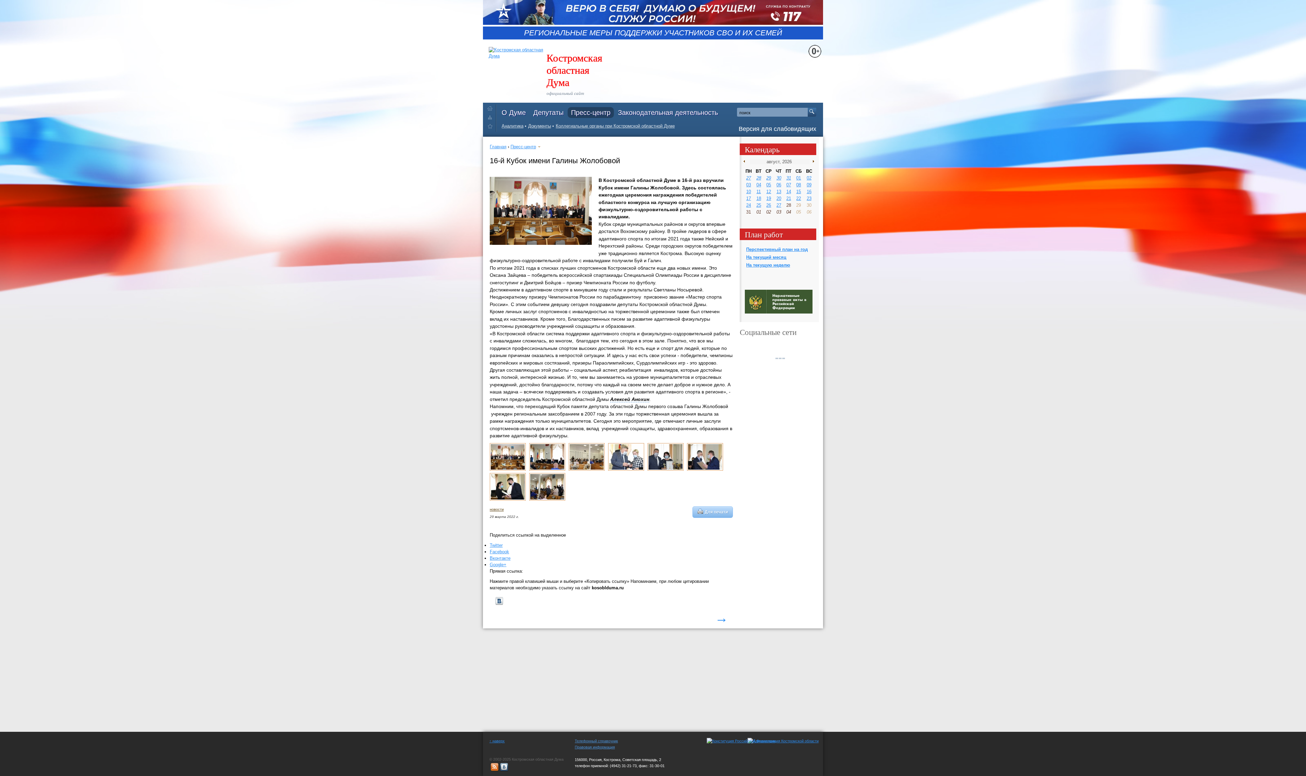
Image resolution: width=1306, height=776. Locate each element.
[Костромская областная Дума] (491, 127)
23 (809, 198)
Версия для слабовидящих (777, 128)
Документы (539, 126)
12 (768, 191)
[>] (812, 161)
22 (798, 198)
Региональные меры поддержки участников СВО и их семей (653, 33)
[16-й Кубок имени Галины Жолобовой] (508, 469)
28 (758, 178)
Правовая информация (595, 747)
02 (809, 178)
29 (768, 178)
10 (748, 191)
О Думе (514, 112)
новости (497, 509)
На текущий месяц (766, 257)
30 (778, 178)
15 (798, 191)
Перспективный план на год (777, 249)
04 (758, 184)
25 (758, 205)
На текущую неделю (768, 265)
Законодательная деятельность (668, 112)
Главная (498, 146)
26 (768, 205)
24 (748, 205)
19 (768, 198)
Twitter (496, 545)
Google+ (498, 564)
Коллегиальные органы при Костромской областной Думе (615, 126)
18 (758, 198)
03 (748, 184)
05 (768, 184)
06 (778, 184)
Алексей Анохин (629, 399)
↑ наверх (497, 741)
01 (798, 178)
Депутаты (548, 112)
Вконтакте (500, 558)
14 (788, 191)
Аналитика (512, 126)
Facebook (499, 551)
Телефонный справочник (596, 741)
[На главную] (491, 107)
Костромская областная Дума (574, 70)
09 (809, 184)
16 (809, 191)
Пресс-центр (590, 112)
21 (788, 198)
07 (788, 184)
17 (748, 198)
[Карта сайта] (491, 117)
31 (788, 178)
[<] (745, 161)
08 (798, 184)
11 (758, 191)
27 (748, 178)
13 (778, 191)
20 (778, 198)
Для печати (716, 512)
